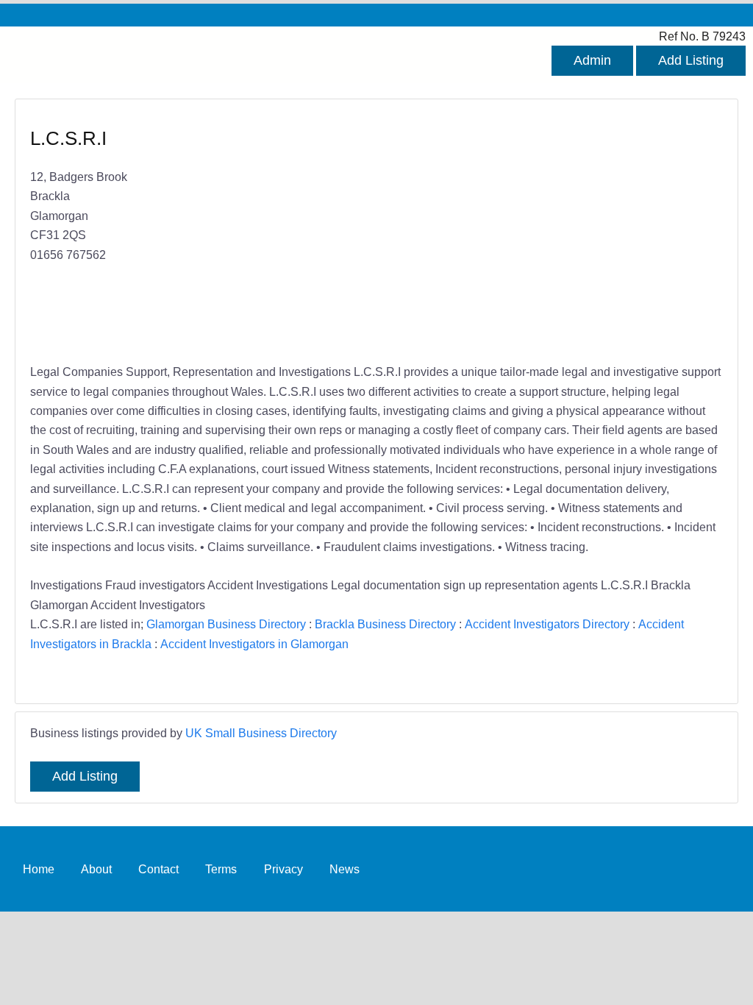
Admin (592, 60)
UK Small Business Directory (261, 732)
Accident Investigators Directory (547, 624)
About (96, 869)
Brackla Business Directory (385, 624)
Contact (158, 869)
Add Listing (691, 60)
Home (38, 869)
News (344, 869)
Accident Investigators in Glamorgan (254, 643)
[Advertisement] (542, 232)
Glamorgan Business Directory (226, 624)
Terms (221, 869)
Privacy (283, 869)
